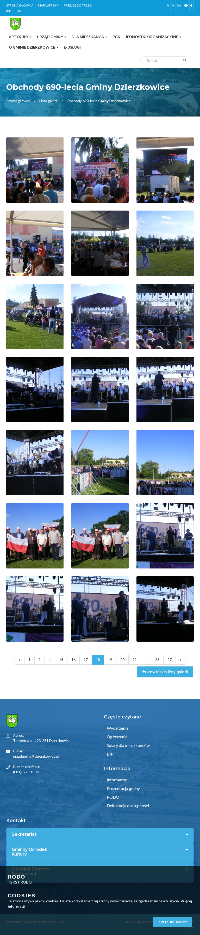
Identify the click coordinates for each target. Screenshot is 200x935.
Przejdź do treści (78, 5)
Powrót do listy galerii (167, 672)
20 (122, 659)
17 (86, 659)
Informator (116, 779)
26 (157, 659)
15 (61, 659)
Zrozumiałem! (172, 922)
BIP (8, 11)
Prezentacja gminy (123, 788)
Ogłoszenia (116, 736)
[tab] (100, 834)
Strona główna (19, 5)
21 (135, 659)
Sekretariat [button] (24, 834)
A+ (179, 5)
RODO (112, 796)
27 (169, 659)
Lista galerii (48, 100)
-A (167, 5)
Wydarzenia (117, 727)
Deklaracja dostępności (127, 805)
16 (73, 659)
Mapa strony (48, 5)
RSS (18, 11)
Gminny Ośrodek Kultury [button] (29, 851)
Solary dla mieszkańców (128, 745)
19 (110, 659)
